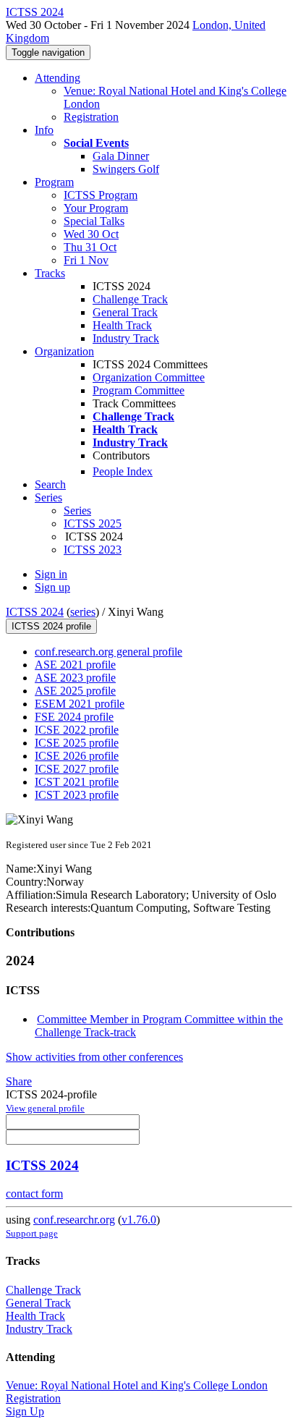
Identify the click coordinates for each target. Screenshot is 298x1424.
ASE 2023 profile (75, 677)
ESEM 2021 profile (79, 704)
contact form (34, 1193)
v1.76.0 (139, 1219)
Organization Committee (149, 377)
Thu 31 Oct (90, 247)
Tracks (50, 273)
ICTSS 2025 (93, 523)
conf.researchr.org (74, 1219)
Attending (57, 78)
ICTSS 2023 (93, 549)
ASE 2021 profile (75, 664)
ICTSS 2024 (35, 612)
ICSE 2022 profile (77, 730)
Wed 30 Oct (91, 234)
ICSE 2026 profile (77, 756)
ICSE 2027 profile (77, 769)
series (82, 612)
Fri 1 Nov (86, 260)
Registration (91, 117)
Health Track (122, 325)
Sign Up (25, 1411)
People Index (123, 471)
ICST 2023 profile (77, 795)
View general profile (45, 1108)
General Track (125, 312)
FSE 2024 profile (74, 717)
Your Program (96, 208)
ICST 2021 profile (77, 782)
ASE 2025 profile (75, 691)
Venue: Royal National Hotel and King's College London (137, 1385)
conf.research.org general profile (108, 651)
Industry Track (126, 338)
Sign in (51, 574)
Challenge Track (130, 299)
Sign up (52, 587)
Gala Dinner (121, 156)
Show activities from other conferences (94, 1057)
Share (19, 1081)
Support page (32, 1233)
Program (54, 182)
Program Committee (138, 390)
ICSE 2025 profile (77, 743)
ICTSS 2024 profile (51, 626)
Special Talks (94, 221)
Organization (64, 351)
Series (77, 510)
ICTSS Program (100, 195)
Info (44, 130)
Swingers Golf (126, 169)
